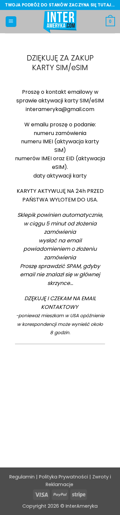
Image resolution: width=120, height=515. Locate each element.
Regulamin (22, 476)
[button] (11, 21)
